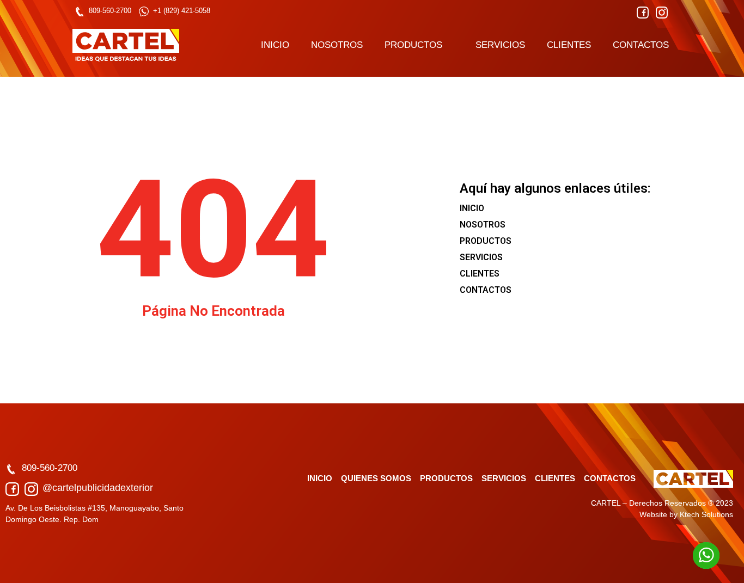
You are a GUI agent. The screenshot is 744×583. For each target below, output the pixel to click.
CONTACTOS (641, 45)
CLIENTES (569, 45)
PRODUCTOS (413, 45)
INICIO (275, 45)
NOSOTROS (337, 45)
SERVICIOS (500, 45)
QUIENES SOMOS (376, 478)
